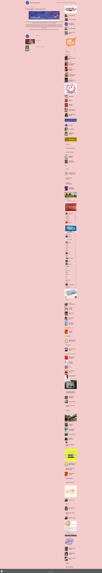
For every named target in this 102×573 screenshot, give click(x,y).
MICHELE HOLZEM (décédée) (71, 105)
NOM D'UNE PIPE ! (69, 567)
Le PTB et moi (71, 500)
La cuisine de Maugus (70, 152)
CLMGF (72, 253)
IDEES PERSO (71, 51)
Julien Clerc (72, 261)
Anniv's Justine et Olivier (72, 559)
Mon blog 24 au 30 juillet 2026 (71, 81)
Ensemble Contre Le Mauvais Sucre (72, 173)
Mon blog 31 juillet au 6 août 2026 (72, 75)
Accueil (26, 6)
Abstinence (38, 35)
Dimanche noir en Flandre (72, 349)
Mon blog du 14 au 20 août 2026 (71, 64)
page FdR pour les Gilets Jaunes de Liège (72, 341)
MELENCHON (71, 280)
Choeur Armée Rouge (72, 284)
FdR (71, 268)
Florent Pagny (71, 270)
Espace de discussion (70, 482)
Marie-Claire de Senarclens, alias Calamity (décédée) (72, 110)
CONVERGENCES (69, 478)
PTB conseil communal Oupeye (70, 513)
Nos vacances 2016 (71, 319)
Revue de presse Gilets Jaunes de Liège (70, 469)
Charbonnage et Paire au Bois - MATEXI (72, 430)
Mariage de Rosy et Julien (72, 554)
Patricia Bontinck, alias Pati (72, 115)
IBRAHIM (70, 100)
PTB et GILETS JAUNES (72, 474)
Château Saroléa (72, 434)
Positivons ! (68, 410)
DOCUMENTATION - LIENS (70, 445)
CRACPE (71, 248)
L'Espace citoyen (72, 401)
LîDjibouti (71, 250)
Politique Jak (72, 222)
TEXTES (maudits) (70, 309)
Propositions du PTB (72, 508)
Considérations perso (72, 371)
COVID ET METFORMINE (69, 183)
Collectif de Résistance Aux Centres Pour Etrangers (72, 161)
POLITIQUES (72, 239)
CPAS (71, 276)
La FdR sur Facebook (71, 363)
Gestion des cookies (51, 571)
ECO (71, 278)
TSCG (70, 367)
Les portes (68, 144)
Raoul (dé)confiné (72, 517)
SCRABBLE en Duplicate (40, 46)
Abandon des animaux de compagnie (71, 324)
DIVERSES (72, 242)
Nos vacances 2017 (71, 314)
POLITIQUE (68, 336)
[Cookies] (2, 571)
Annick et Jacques (59, 2)
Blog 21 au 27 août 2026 (71, 59)
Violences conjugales (72, 258)
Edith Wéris (71, 96)
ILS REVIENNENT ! (72, 376)
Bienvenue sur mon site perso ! (72, 24)
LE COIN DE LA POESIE (70, 148)
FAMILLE (71, 255)
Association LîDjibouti (71, 157)
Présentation (68, 345)
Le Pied (67, 169)
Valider (71, 535)
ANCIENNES (71, 266)
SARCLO (71, 272)
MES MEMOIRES (72, 28)
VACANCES (72, 236)
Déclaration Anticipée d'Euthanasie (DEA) (68, 2)
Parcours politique (70, 332)
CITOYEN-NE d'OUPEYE (71, 397)
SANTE (75, 2)
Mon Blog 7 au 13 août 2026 (71, 70)
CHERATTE (71, 274)
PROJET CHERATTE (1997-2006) (71, 439)
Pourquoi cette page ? (72, 33)
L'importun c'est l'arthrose (69, 178)
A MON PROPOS (72, 15)
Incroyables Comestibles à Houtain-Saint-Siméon (70, 392)
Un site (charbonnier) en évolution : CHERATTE (72, 304)
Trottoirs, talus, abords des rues (70, 406)
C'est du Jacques (72, 213)
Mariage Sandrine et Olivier (72, 549)
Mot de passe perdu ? (71, 533)
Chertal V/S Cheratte (71, 425)
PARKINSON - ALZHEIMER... (71, 188)
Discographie (38, 40)
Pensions (67, 503)
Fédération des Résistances (72, 358)
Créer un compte (66, 533)
